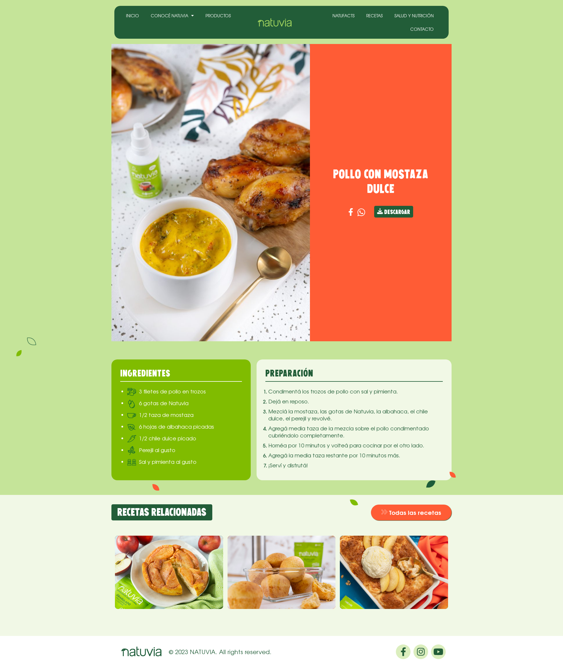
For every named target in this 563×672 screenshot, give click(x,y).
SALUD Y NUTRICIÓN (414, 15)
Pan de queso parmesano (281, 551)
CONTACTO (422, 29)
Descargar (396, 212)
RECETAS (374, 15)
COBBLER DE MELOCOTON (394, 551)
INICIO (132, 15)
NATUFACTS (344, 15)
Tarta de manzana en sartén (161, 555)
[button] (411, 512)
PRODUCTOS (218, 15)
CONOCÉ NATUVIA (169, 15)
